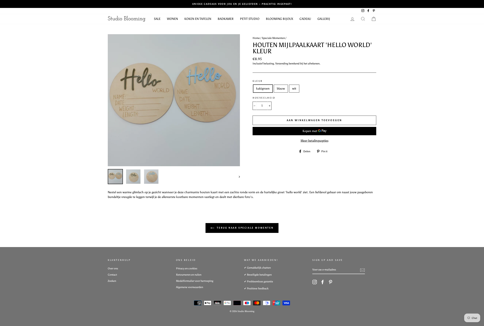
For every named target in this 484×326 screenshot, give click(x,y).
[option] (174, 100)
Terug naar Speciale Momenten (245, 227)
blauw (281, 88)
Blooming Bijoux (279, 19)
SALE (157, 19)
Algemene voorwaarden (189, 287)
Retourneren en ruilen (188, 274)
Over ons (113, 268)
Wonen (172, 19)
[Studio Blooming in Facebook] (322, 282)
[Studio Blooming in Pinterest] (330, 282)
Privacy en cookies (186, 268)
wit (294, 88)
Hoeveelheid (264, 98)
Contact (112, 274)
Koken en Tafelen (197, 19)
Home (256, 38)
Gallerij (323, 19)
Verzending (281, 63)
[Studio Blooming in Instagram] (314, 282)
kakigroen (263, 88)
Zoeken (112, 281)
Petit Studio (249, 19)
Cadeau (305, 19)
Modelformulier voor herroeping (194, 281)
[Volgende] (237, 176)
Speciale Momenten (273, 38)
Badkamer (225, 19)
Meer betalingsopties (314, 140)
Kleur (258, 81)
